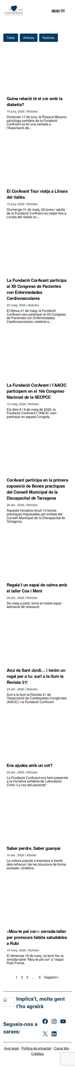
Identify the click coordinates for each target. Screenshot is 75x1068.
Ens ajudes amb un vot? (29, 765)
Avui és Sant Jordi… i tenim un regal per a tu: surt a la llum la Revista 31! (36, 676)
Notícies (48, 37)
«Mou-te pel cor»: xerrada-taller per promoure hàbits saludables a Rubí (37, 937)
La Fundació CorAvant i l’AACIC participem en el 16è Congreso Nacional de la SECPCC (36, 391)
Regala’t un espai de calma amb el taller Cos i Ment (37, 588)
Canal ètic (61, 1048)
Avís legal (11, 1048)
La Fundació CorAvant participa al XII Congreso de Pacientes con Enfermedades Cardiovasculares (36, 289)
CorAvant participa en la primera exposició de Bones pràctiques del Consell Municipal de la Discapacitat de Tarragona (37, 489)
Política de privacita (35, 1048)
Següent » (51, 977)
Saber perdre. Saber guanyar (34, 848)
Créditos (37, 1053)
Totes (11, 37)
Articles (28, 37)
